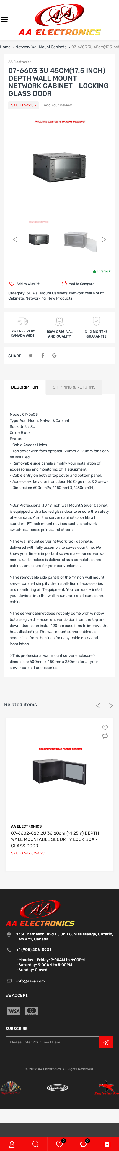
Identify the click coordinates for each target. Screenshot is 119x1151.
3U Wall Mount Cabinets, (47, 293)
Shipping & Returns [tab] (74, 387)
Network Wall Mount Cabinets (40, 47)
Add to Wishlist (28, 284)
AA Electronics (19, 62)
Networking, (35, 298)
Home (5, 47)
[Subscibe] (106, 1042)
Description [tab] (24, 387)
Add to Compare (81, 284)
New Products (59, 298)
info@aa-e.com (30, 981)
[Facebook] (42, 355)
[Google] (54, 355)
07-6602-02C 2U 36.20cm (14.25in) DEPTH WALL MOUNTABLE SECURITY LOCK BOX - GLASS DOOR (55, 839)
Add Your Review (58, 105)
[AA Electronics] (59, 19)
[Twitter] (30, 355)
